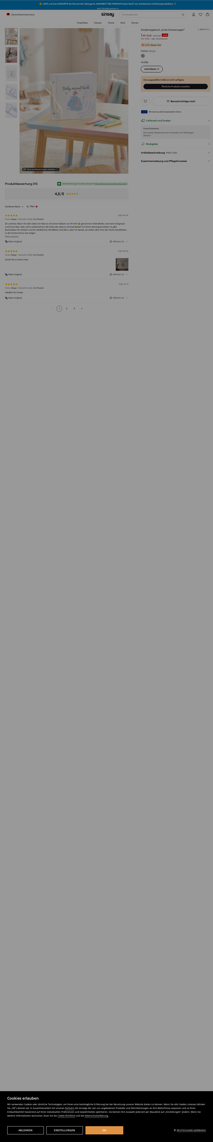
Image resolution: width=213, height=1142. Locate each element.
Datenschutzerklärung (96, 1115)
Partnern (69, 1108)
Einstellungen (64, 1130)
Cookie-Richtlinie (66, 1115)
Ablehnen (25, 1130)
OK (104, 1130)
